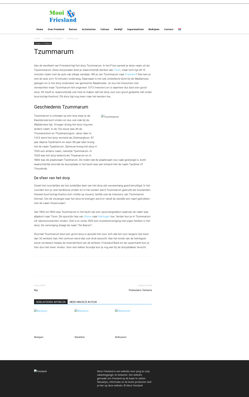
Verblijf (118, 29)
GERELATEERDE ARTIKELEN (51, 302)
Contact (168, 29)
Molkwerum (121, 337)
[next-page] (37, 343)
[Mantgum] (52, 321)
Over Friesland (56, 29)
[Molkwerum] (133, 321)
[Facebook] (37, 269)
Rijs (36, 290)
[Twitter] (45, 269)
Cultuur (104, 29)
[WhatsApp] (60, 269)
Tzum (117, 69)
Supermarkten (135, 29)
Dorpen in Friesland (53, 38)
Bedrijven (154, 29)
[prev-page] (35, 343)
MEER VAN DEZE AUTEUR (83, 302)
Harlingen (104, 216)
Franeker (130, 74)
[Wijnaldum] (93, 321)
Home (39, 29)
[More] (68, 269)
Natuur (73, 29)
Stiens (88, 216)
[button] (211, 29)
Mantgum (38, 337)
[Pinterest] (53, 269)
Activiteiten (89, 29)
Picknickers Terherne (140, 290)
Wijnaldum (80, 337)
